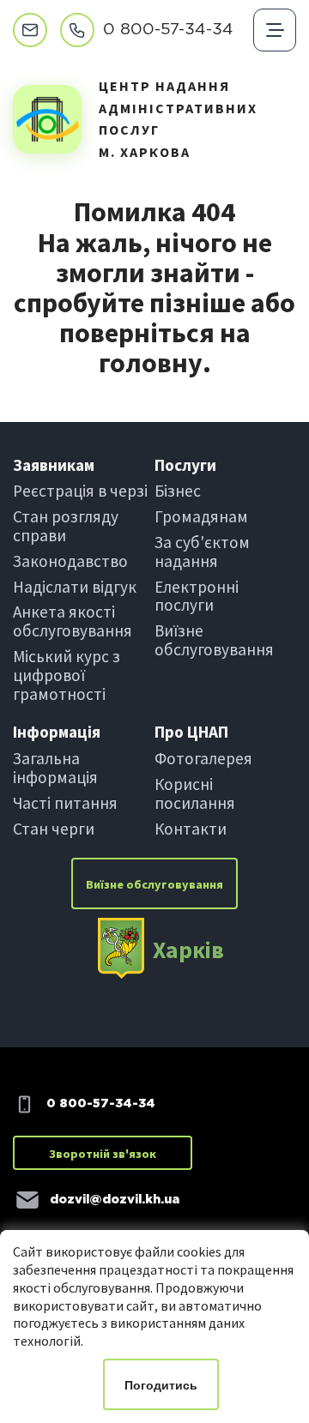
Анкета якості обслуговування (72, 621)
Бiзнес (177, 490)
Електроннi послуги (196, 596)
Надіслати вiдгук (74, 586)
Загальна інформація (55, 767)
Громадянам (201, 516)
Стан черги (53, 828)
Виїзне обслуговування (214, 640)
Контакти (190, 828)
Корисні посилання (194, 793)
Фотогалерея (203, 758)
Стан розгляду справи (65, 526)
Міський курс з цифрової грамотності (66, 675)
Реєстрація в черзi (80, 490)
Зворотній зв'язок (102, 1153)
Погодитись (160, 1385)
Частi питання (65, 803)
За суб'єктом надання (202, 551)
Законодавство (70, 561)
